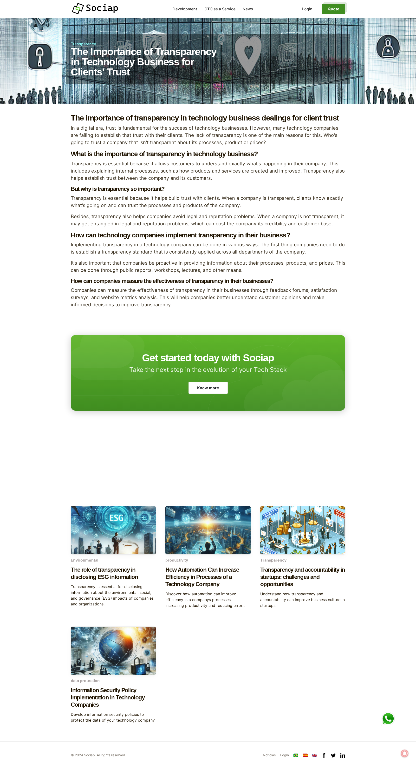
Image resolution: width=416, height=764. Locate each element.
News (248, 9)
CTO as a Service (219, 9)
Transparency (83, 43)
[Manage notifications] (405, 753)
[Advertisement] (208, 467)
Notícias (269, 755)
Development (185, 9)
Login (284, 755)
